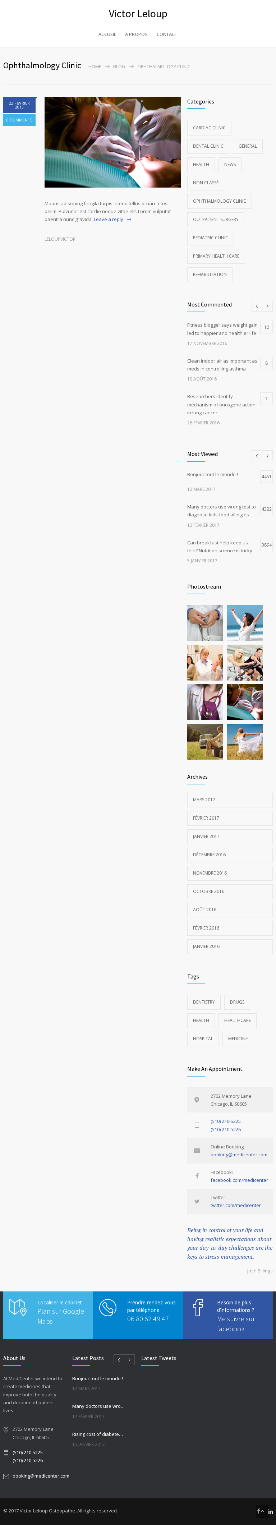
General (248, 146)
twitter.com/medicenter (236, 1205)
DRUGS (237, 1002)
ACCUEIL (107, 34)
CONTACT (167, 34)
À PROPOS (136, 34)
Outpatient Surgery (216, 219)
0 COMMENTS (19, 120)
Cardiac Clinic (209, 128)
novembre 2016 (210, 873)
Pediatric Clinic (210, 238)
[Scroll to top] (262, 1511)
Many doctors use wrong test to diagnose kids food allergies (98, 1406)
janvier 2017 (206, 836)
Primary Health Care (216, 256)
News (230, 164)
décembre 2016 (209, 855)
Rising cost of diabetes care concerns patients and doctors (98, 1434)
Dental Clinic (208, 146)
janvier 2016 (206, 946)
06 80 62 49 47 (148, 1318)
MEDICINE (238, 1039)
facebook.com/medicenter (239, 1180)
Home (94, 67)
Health (201, 164)
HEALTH (201, 1020)
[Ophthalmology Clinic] (113, 142)
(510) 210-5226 (226, 1129)
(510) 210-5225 (226, 1121)
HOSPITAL (203, 1039)
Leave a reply (108, 219)
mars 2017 (204, 800)
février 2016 (206, 928)
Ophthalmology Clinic (219, 201)
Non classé (205, 183)
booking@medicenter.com (239, 1154)
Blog (119, 67)
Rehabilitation (210, 274)
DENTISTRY (204, 1002)
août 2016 (204, 910)
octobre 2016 (208, 891)
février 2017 (206, 818)
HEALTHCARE (237, 1020)
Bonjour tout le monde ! (97, 1378)
